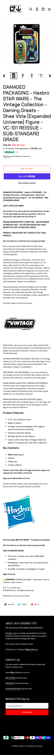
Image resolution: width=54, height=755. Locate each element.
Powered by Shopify (35, 746)
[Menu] (49, 9)
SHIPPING (10, 683)
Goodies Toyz (11, 633)
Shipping (6, 156)
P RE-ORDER (11, 678)
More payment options (27, 183)
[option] (13, 76)
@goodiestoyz (32, 649)
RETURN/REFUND (13, 688)
